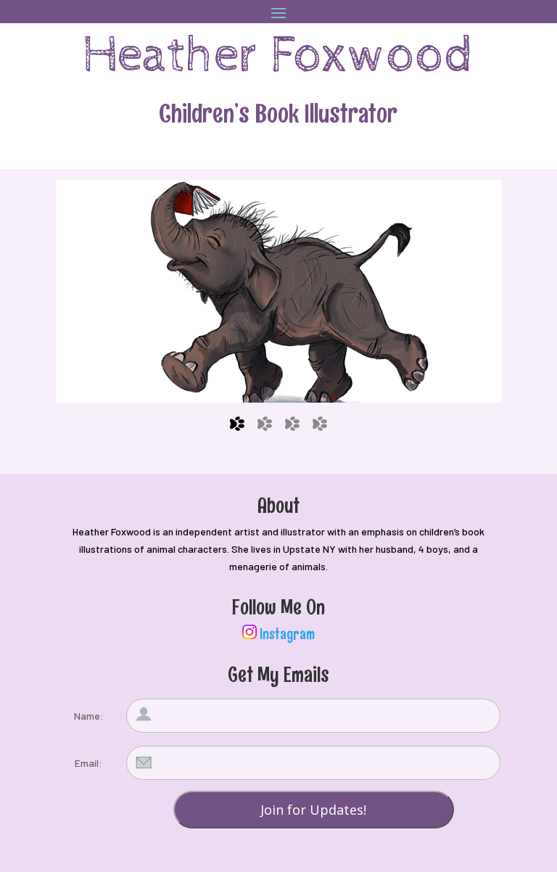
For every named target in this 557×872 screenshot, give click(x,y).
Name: (89, 715)
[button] (278, 291)
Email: (88, 763)
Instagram (287, 634)
